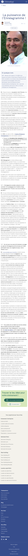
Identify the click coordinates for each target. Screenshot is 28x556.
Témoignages (4, 507)
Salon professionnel (5, 428)
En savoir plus (15, 404)
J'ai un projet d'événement (15, 400)
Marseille (3, 521)
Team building (4, 452)
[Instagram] (1, 539)
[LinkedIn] (3, 539)
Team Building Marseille (6, 464)
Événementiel (4, 529)
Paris (2, 513)
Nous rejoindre (4, 499)
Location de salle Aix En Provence (9, 480)
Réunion (3, 533)
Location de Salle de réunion (7, 473)
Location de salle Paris (6, 471)
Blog (2, 502)
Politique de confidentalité (14, 549)
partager (14, 28)
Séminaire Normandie (6, 449)
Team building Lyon (5, 460)
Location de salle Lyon (6, 475)
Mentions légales (14, 544)
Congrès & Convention (6, 430)
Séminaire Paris (5, 437)
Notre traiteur (4, 497)
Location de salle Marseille (7, 478)
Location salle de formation (7, 423)
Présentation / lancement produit (8, 433)
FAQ (14, 546)
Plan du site (14, 551)
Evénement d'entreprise (7, 418)
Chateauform (4, 490)
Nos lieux (3, 510)
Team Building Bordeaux (6, 462)
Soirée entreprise (5, 426)
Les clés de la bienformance (7, 505)
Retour (4, 5)
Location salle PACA (6, 468)
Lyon (2, 515)
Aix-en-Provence (5, 517)
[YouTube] (6, 539)
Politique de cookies (14, 553)
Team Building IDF (5, 455)
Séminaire (3, 527)
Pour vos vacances (5, 493)
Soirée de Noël (4, 421)
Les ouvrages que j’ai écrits (10, 252)
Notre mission (4, 495)
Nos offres (3, 524)
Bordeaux (3, 519)
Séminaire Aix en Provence (7, 444)
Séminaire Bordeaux (5, 446)
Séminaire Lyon (4, 441)
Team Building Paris (5, 457)
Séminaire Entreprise (6, 439)
